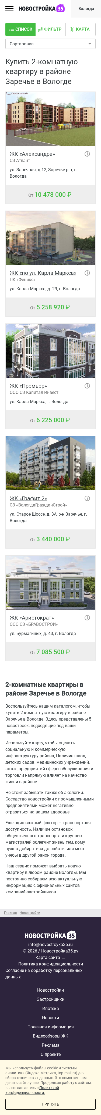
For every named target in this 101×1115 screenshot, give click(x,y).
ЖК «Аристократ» (32, 617)
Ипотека (50, 1008)
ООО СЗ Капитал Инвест (34, 392)
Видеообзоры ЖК (50, 1036)
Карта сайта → (50, 957)
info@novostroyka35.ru (50, 944)
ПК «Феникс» (23, 279)
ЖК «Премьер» (28, 385)
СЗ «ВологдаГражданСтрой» (38, 505)
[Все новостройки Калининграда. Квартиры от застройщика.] (50, 936)
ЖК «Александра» (32, 154)
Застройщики (50, 999)
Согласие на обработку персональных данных (43, 973)
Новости (50, 1017)
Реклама (51, 1045)
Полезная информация (50, 1026)
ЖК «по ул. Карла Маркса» (43, 273)
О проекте (51, 1054)
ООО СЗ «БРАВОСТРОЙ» (34, 624)
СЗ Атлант (20, 160)
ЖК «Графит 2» (28, 498)
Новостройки (50, 990)
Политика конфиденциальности (50, 964)
